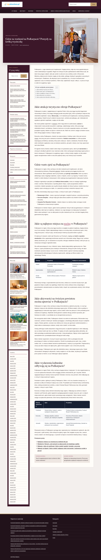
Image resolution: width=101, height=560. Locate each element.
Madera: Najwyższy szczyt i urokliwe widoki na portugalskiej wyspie (17, 106)
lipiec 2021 (12, 442)
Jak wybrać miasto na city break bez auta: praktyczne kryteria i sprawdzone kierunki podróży (18, 227)
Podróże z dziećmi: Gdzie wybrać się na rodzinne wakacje (18, 205)
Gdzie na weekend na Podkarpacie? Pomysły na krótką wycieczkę (17, 275)
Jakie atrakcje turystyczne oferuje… (45, 89)
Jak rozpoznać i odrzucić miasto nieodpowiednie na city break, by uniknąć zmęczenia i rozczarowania (18, 325)
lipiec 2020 (12, 470)
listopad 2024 (13, 382)
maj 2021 (12, 446)
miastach (54, 123)
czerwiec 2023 (13, 404)
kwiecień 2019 (13, 489)
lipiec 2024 (12, 387)
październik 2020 (13, 463)
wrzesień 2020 (13, 466)
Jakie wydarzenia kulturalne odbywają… (46, 97)
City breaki (12, 160)
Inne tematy (12, 162)
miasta (36, 138)
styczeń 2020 (12, 485)
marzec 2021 (12, 451)
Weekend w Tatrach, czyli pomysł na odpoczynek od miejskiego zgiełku (17, 96)
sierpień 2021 (13, 439)
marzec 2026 (12, 365)
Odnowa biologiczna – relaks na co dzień (18, 290)
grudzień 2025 (13, 370)
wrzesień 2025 (13, 377)
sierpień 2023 (13, 401)
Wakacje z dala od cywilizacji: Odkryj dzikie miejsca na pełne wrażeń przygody (18, 200)
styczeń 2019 (12, 494)
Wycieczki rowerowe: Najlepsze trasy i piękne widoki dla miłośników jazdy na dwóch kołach (18, 187)
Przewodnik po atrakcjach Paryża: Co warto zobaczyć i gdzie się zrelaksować (18, 252)
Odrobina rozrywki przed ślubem (16, 191)
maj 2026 (12, 361)
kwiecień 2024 (13, 389)
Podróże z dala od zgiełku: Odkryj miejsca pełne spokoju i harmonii (17, 210)
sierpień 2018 (13, 496)
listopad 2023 (13, 396)
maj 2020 (12, 475)
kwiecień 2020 (13, 477)
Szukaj (93, 4)
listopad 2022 (13, 413)
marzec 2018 (12, 501)
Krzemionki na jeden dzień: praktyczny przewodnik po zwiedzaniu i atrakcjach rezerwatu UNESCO (18, 130)
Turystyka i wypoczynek (11, 35)
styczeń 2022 (12, 427)
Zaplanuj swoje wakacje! (15, 85)
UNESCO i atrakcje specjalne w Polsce (18, 169)
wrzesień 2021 (13, 437)
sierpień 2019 (13, 487)
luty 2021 (12, 454)
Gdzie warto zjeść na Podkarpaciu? (45, 91)
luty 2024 (12, 392)
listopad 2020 (13, 461)
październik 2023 (13, 399)
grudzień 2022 (13, 411)
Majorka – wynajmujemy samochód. (17, 242)
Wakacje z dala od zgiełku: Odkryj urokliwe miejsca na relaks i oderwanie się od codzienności (18, 101)
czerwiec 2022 (13, 418)
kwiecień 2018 (13, 499)
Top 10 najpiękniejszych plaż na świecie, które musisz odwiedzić (48, 458)
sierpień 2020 (13, 468)
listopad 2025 (13, 373)
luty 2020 (12, 482)
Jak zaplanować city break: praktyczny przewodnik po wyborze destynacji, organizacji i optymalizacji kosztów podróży (17, 237)
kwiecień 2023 (13, 408)
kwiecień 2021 (13, 449)
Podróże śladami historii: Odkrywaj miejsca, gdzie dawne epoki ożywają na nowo (18, 90)
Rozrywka (12, 164)
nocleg (67, 223)
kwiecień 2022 (13, 420)
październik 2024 (13, 385)
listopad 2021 (13, 432)
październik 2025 (13, 375)
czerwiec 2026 (13, 358)
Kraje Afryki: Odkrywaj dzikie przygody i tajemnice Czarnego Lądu (18, 196)
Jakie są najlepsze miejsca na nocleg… (46, 93)
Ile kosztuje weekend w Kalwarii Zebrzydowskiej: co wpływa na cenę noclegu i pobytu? (17, 135)
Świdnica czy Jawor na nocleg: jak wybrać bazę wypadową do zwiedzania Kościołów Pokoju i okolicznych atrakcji (18, 215)
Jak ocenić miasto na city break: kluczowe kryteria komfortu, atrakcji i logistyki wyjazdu (18, 307)
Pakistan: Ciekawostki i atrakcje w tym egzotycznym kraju (17, 343)
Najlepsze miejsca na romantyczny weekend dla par (52, 441)
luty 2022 (12, 425)
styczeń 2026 (12, 368)
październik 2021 (13, 435)
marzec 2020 (12, 480)
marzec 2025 (12, 380)
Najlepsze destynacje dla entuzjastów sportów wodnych (17, 182)
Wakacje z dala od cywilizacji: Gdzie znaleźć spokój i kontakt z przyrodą (58, 446)
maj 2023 (12, 406)
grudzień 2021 (13, 430)
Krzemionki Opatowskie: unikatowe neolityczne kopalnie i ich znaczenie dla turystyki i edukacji (18, 119)
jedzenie (57, 171)
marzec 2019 (12, 492)
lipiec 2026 (12, 356)
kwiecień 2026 (13, 363)
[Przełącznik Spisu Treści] (56, 87)
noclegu (42, 260)
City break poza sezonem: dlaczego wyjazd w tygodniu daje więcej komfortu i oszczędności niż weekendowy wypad (18, 221)
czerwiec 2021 (13, 444)
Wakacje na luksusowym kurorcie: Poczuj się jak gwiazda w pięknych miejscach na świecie (76, 458)
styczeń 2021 (12, 456)
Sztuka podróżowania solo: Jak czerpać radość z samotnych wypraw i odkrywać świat (18, 247)
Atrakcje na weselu (14, 231)
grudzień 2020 (13, 458)
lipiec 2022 (12, 415)
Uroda (11, 172)
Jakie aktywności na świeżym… (44, 95)
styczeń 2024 (12, 394)
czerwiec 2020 (13, 473)
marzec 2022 (12, 423)
